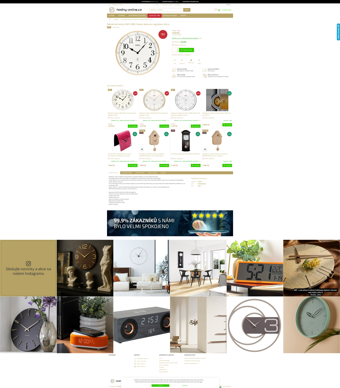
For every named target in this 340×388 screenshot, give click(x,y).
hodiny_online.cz (141, 366)
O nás (157, 5)
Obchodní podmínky (164, 360)
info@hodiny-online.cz (142, 359)
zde (201, 382)
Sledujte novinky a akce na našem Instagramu (28, 271)
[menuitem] (111, 16)
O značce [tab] (163, 173)
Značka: (116, 27)
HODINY (200, 182)
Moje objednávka (163, 372)
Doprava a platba (167, 5)
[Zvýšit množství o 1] (178, 49)
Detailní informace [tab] (113, 173)
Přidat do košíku (187, 50)
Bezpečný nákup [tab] (140, 173)
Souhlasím (160, 385)
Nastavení (185, 385)
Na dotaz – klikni (228, 120)
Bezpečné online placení (190, 363)
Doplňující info (163, 369)
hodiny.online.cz (141, 364)
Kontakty (178, 5)
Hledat (187, 10)
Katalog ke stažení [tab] (127, 173)
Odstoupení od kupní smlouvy (192, 361)
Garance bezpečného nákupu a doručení (195, 358)
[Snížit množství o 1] (178, 51)
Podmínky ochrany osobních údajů (168, 363)
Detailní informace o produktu (181, 55)
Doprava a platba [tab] (152, 173)
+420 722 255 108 (141, 361)
